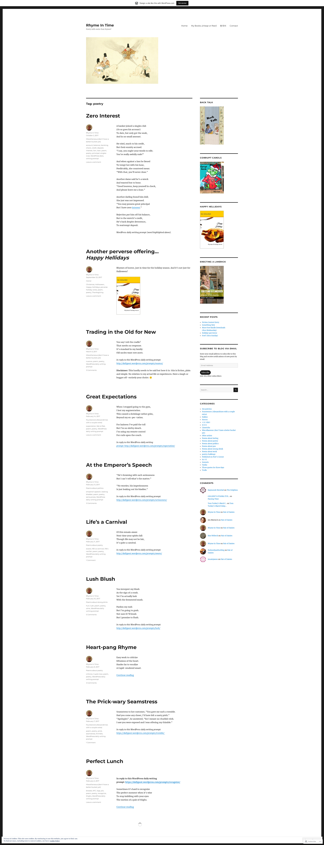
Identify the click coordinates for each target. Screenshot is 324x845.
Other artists (207, 436)
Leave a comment (93, 162)
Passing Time (213, 499)
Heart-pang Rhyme (111, 647)
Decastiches (207, 409)
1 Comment (91, 560)
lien (94, 150)
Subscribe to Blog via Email (218, 348)
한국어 (223, 26)
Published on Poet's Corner (213, 457)
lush (92, 606)
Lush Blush (100, 579)
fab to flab (101, 426)
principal (96, 153)
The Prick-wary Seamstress (121, 701)
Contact (234, 26)
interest (136, 207)
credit (94, 148)
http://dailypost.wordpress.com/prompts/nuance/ (139, 363)
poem (104, 150)
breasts (89, 791)
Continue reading (125, 675)
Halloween (99, 284)
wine (88, 608)
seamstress (90, 734)
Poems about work (209, 451)
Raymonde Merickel (216, 490)
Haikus (205, 417)
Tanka (204, 465)
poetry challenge (208, 454)
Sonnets (205, 462)
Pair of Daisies (229, 512)
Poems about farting (210, 438)
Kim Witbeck (213, 536)
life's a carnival (98, 549)
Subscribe (205, 372)
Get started (182, 3)
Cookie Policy (55, 841)
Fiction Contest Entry (210, 322)
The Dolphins (232, 490)
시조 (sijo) (206, 422)
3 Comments (91, 370)
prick (100, 731)
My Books (204, 26)
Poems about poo (209, 446)
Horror (88, 281)
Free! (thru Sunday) (210, 336)
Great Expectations (111, 396)
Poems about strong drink (97, 602)
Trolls (204, 470)
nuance (89, 361)
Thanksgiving (97, 292)
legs (98, 791)
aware (88, 549)
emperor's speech (93, 492)
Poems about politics (94, 488)
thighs (88, 796)
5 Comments (91, 615)
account (89, 145)
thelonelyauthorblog (216, 550)
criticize (89, 674)
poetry (88, 153)
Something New (208, 325)
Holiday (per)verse (209, 333)
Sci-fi (204, 459)
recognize (102, 793)
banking (104, 145)
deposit (100, 148)
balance (97, 145)
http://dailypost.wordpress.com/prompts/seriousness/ (141, 500)
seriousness (91, 497)
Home (184, 26)
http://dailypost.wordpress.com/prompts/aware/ (139, 553)
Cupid (95, 674)
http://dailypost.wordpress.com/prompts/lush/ (138, 628)
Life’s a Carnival (106, 522)
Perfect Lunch (104, 761)
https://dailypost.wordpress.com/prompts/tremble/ (140, 733)
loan (99, 150)
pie (102, 791)
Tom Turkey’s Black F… (217, 503)
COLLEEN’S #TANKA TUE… (218, 496)
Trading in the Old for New (121, 332)
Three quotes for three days (213, 467)
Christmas (90, 284)
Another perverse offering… (122, 254)
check (88, 148)
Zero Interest (103, 116)
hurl (87, 606)
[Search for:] (217, 390)
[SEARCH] (236, 390)
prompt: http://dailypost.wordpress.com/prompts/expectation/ (145, 446)
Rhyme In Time (100, 25)
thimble (99, 734)
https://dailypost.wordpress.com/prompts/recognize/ (152, 782)
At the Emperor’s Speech (119, 465)
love (101, 674)
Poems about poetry (94, 545)
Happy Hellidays (93, 287)
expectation (91, 426)
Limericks (206, 428)
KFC (94, 791)
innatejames (213, 559)
